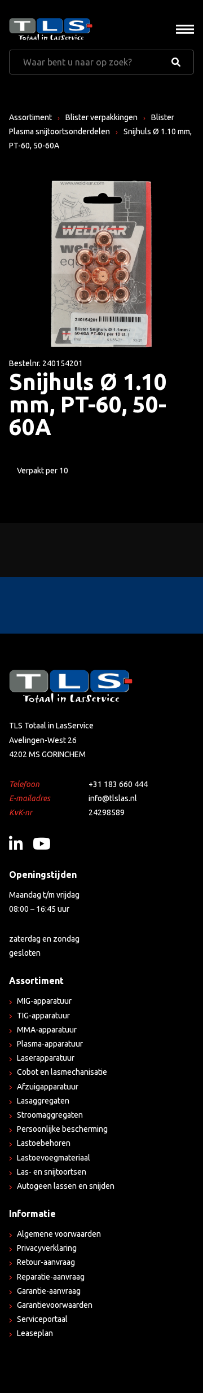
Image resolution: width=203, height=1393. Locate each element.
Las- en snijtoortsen (51, 1171)
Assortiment (30, 117)
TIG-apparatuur (43, 1015)
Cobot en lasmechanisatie (62, 1071)
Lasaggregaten (43, 1100)
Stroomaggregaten (50, 1114)
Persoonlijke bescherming (62, 1128)
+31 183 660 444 (118, 784)
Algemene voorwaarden (59, 1233)
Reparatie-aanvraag (51, 1276)
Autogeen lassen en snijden (65, 1185)
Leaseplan (35, 1333)
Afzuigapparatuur (47, 1086)
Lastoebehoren (43, 1143)
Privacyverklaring (47, 1248)
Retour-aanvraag (46, 1262)
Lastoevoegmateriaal (53, 1157)
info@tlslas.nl (113, 798)
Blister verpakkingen (101, 117)
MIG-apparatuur (44, 1000)
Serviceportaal (42, 1319)
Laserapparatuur (45, 1057)
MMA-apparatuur (47, 1029)
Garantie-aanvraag (49, 1290)
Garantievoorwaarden (54, 1304)
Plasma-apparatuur (50, 1043)
